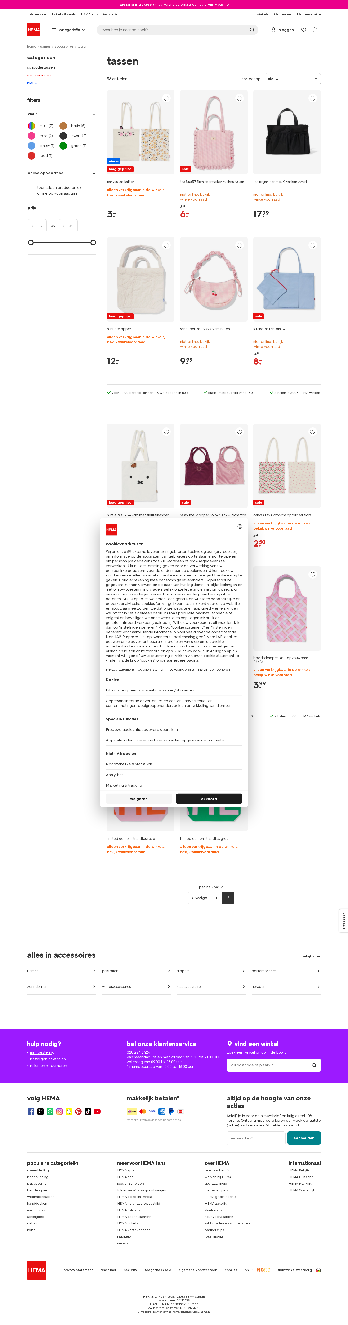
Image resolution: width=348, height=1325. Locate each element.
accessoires (64, 46)
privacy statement (78, 1270)
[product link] (140, 132)
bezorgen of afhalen (48, 1059)
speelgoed (35, 1217)
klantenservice (216, 1210)
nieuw (32, 83)
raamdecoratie (38, 1210)
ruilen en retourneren (48, 1065)
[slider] (31, 242)
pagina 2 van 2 (211, 887)
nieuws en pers (216, 1190)
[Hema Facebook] (31, 1111)
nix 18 (249, 1270)
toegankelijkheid (158, 1270)
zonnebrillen (37, 986)
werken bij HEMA (218, 1177)
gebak (32, 1223)
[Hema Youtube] (97, 1111)
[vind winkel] (314, 1065)
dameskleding (38, 1170)
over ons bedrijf (217, 1170)
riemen (33, 971)
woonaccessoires (40, 1197)
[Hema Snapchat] (69, 1111)
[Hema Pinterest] (78, 1111)
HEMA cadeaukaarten (134, 1217)
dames (45, 46)
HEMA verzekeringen (134, 1230)
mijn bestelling (42, 1052)
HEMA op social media (134, 1197)
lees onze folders (130, 1184)
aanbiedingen (39, 75)
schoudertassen (41, 67)
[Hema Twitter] (40, 1111)
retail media (214, 1237)
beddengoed (37, 1190)
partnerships (214, 1230)
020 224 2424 (138, 1052)
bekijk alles (311, 956)
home (31, 46)
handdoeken (37, 1203)
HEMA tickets (127, 1223)
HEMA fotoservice (131, 1210)
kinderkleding (37, 1177)
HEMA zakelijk (216, 1203)
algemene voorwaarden (198, 1270)
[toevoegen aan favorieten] (166, 99)
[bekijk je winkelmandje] (315, 29)
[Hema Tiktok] (88, 1111)
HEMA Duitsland (301, 1177)
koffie (31, 1230)
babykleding (37, 1184)
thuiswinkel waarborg (295, 1270)
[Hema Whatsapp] (50, 1111)
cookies (231, 1270)
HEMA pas (125, 1177)
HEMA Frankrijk (300, 1184)
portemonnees (264, 971)
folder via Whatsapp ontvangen (141, 1190)
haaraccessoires (189, 986)
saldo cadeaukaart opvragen (227, 1223)
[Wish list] (303, 29)
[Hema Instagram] (59, 1111)
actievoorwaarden (219, 1217)
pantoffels (110, 971)
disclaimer (108, 1270)
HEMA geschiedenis (220, 1197)
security (130, 1270)
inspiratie (124, 1237)
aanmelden (304, 1138)
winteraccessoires (116, 986)
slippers (183, 971)
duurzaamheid (216, 1184)
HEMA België (299, 1170)
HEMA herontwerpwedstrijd (138, 1203)
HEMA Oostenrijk (302, 1190)
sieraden (258, 986)
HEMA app (125, 1170)
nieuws (122, 1243)
